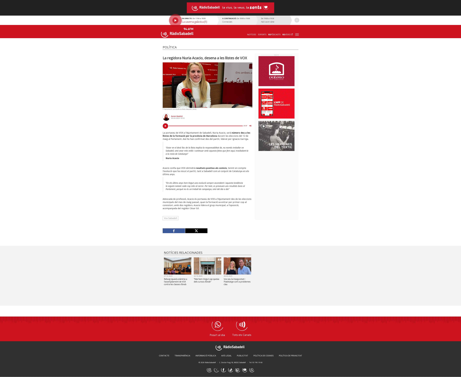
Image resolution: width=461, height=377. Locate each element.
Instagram (209, 370)
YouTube (244, 370)
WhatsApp (252, 370)
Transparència (182, 355)
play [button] (165, 126)
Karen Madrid (176, 116)
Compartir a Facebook (174, 230)
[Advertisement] (276, 168)
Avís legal (226, 355)
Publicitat (242, 355)
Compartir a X (196, 230)
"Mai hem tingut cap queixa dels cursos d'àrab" (206, 280)
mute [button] (250, 126)
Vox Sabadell (170, 218)
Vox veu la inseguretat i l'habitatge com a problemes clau (237, 282)
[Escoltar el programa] (188, 20)
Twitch (237, 370)
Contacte (164, 355)
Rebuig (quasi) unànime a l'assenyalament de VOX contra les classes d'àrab (175, 282)
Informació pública (205, 355)
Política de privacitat (290, 355)
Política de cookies (263, 355)
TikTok (230, 370)
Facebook (223, 370)
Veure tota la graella (296, 20)
